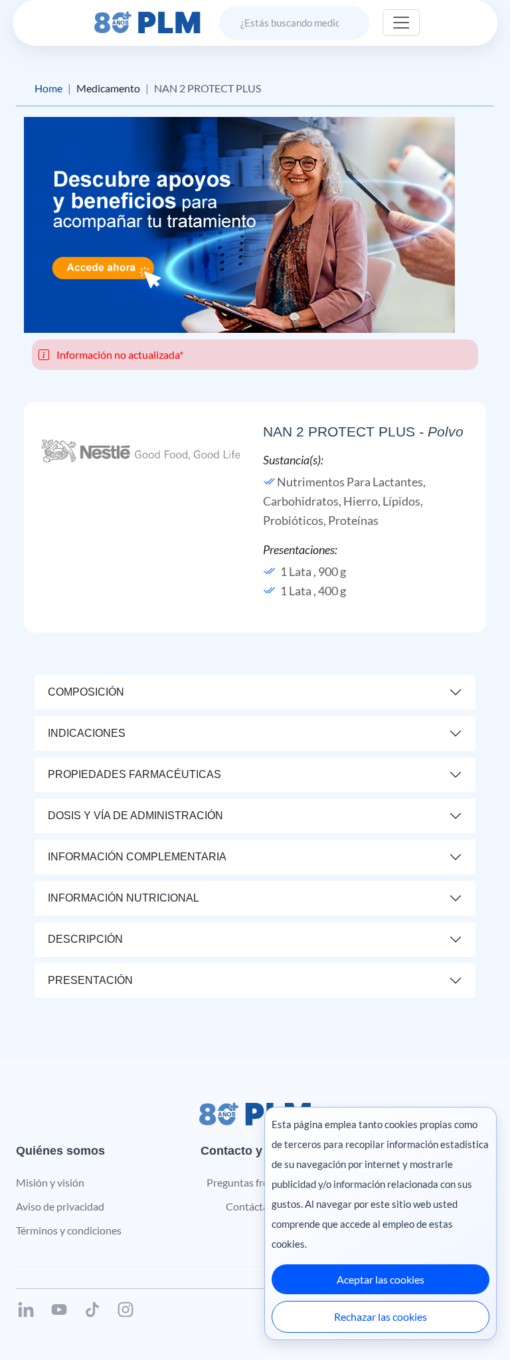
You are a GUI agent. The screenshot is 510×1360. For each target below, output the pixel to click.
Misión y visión (50, 1182)
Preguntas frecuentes (255, 1182)
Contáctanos (255, 1206)
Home (48, 88)
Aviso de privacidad (60, 1206)
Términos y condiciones (69, 1230)
